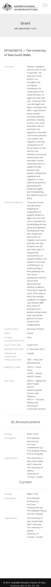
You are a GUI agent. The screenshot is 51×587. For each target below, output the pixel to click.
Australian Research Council (24, 582)
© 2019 (7, 582)
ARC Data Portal (21, 28)
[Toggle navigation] (45, 5)
